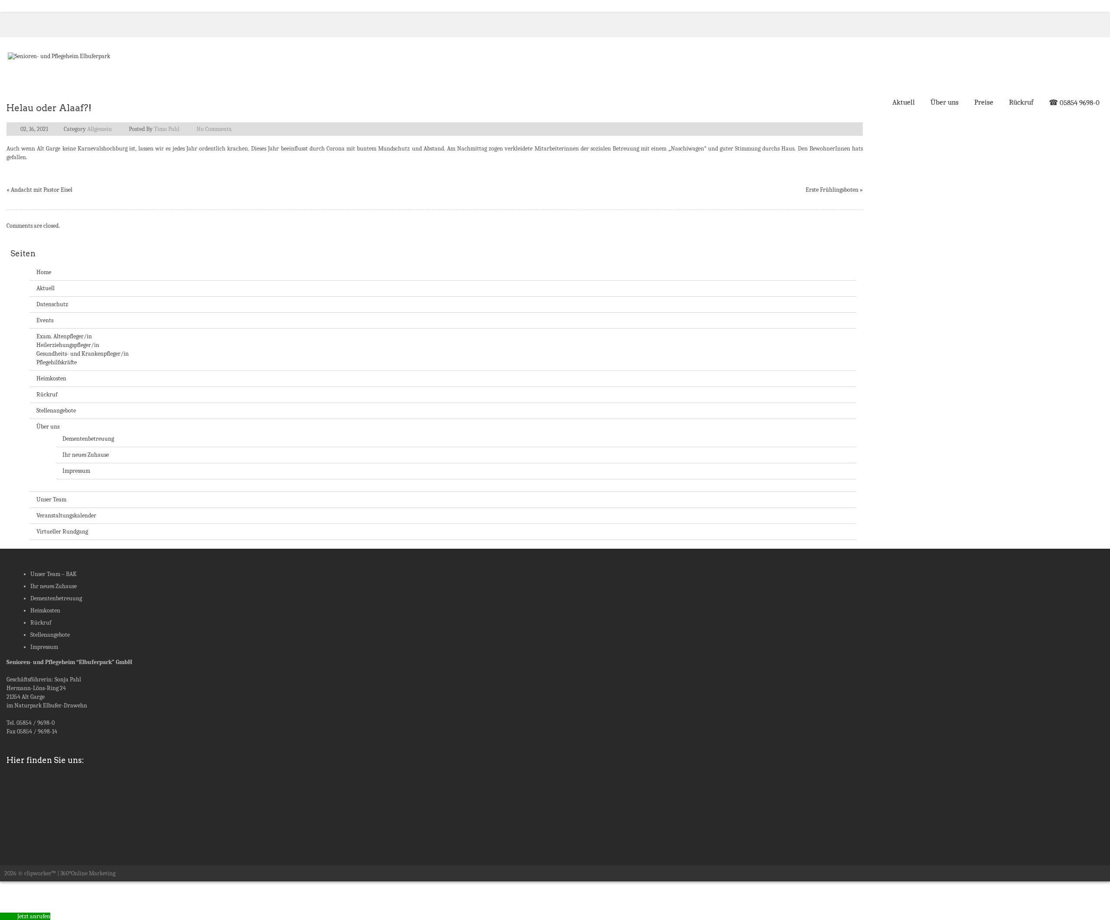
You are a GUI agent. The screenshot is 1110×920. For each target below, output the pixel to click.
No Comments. (214, 129)
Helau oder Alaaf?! (49, 107)
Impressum (76, 471)
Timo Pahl (167, 129)
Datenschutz (52, 304)
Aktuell (903, 102)
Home (43, 272)
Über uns (944, 102)
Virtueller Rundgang (62, 531)
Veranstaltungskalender (66, 515)
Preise (983, 102)
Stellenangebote (56, 410)
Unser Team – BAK (53, 574)
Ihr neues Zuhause (85, 454)
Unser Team (51, 499)
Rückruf (1021, 102)
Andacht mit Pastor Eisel (41, 189)
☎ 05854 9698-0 (1074, 102)
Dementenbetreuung (88, 438)
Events (44, 320)
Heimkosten (51, 378)
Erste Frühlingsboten (832, 189)
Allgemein (99, 129)
